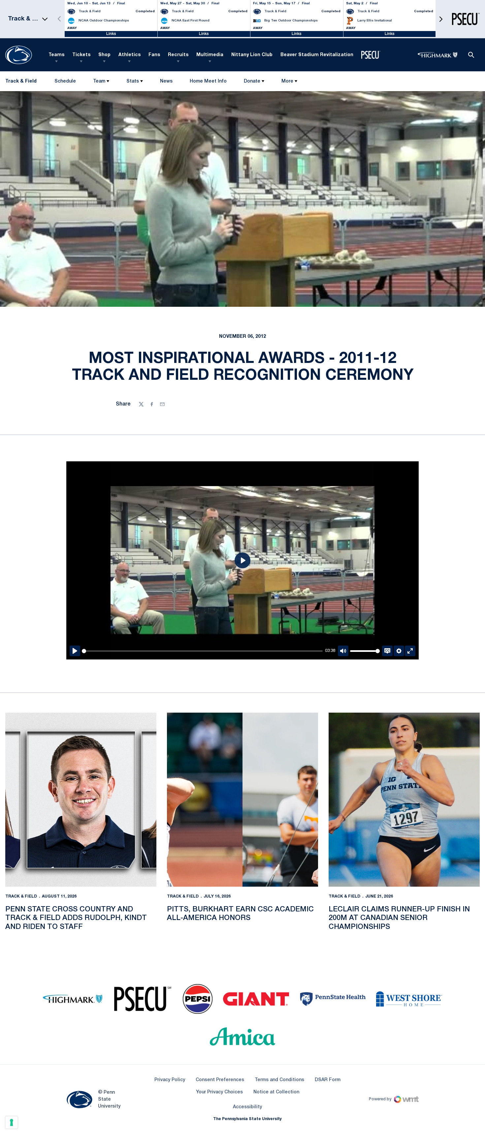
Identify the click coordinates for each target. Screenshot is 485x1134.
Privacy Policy (169, 1080)
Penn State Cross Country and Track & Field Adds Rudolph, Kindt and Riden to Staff (76, 918)
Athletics (129, 55)
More (287, 81)
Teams (56, 55)
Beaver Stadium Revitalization (316, 55)
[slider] (202, 651)
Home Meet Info (208, 82)
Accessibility (247, 1107)
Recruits (178, 55)
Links (111, 34)
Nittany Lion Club (252, 55)
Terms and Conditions (279, 1080)
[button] (441, 19)
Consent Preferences (220, 1080)
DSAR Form (327, 1080)
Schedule (65, 81)
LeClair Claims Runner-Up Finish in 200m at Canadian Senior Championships (399, 918)
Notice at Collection (276, 1092)
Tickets (81, 55)
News (166, 81)
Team (99, 81)
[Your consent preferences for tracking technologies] (11, 1122)
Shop (104, 55)
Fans (154, 55)
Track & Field (21, 896)
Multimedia (209, 55)
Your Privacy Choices (219, 1092)
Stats (132, 81)
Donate (252, 81)
